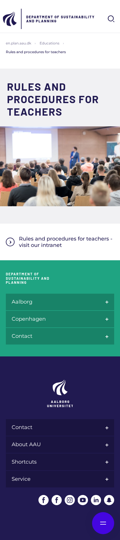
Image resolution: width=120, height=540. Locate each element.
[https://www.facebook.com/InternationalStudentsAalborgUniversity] (57, 500)
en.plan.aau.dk (18, 43)
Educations (49, 43)
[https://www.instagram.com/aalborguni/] (70, 500)
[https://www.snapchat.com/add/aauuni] (109, 500)
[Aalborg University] (10, 19)
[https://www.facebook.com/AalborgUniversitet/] (43, 500)
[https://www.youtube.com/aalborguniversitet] (83, 500)
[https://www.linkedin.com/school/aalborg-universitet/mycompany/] (96, 500)
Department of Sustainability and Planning (60, 19)
